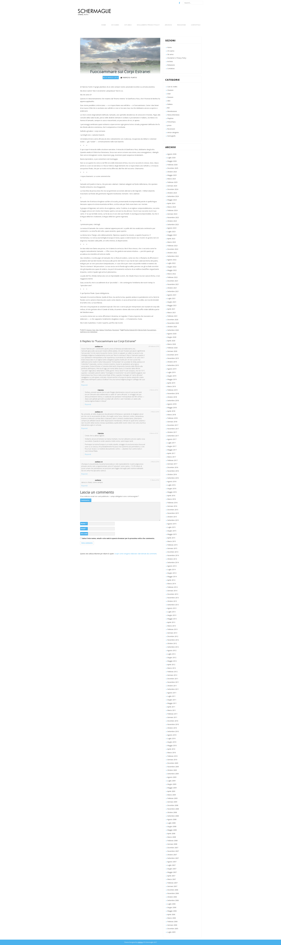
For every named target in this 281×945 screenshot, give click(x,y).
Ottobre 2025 (172, 172)
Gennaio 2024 (172, 214)
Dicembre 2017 (172, 425)
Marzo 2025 (171, 179)
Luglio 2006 (171, 904)
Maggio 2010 (172, 745)
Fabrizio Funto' (129, 77)
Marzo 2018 (171, 415)
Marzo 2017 (171, 457)
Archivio (168, 25)
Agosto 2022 (171, 260)
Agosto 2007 (171, 862)
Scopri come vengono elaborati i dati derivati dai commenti (136, 554)
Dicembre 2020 (172, 319)
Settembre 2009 (173, 774)
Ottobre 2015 (172, 517)
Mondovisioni (172, 111)
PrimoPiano (108, 330)
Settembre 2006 (173, 900)
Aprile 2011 (171, 707)
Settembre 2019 (173, 365)
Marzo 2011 (171, 710)
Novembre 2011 (173, 682)
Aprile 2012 (171, 664)
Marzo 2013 (171, 626)
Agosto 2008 (171, 819)
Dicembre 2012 (172, 636)
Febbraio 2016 (172, 503)
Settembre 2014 (173, 562)
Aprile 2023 (171, 239)
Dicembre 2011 (172, 679)
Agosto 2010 (171, 735)
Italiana (101, 330)
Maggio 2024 (172, 200)
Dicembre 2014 (172, 552)
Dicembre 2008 (172, 805)
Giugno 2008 (171, 826)
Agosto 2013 (171, 608)
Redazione (181, 25)
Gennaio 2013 (172, 633)
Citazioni (89, 330)
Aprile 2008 (171, 833)
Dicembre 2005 (172, 929)
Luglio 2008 (171, 823)
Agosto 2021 (171, 295)
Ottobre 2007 (172, 855)
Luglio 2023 (171, 231)
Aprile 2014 (171, 580)
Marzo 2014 (171, 584)
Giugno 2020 (171, 337)
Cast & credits (172, 87)
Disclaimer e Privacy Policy (148, 25)
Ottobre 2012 (172, 643)
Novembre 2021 (173, 284)
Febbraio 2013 (172, 629)
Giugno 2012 (171, 657)
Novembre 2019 (173, 358)
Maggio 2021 (172, 305)
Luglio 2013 (171, 612)
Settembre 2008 (173, 816)
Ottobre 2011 (172, 686)
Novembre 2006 (173, 893)
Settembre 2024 (173, 196)
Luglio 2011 (171, 696)
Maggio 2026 (172, 161)
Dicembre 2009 (172, 763)
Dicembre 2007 (172, 848)
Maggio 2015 (172, 534)
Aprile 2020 (171, 341)
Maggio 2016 (172, 492)
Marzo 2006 (171, 918)
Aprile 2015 (171, 538)
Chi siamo (115, 25)
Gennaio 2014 (172, 591)
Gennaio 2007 (172, 886)
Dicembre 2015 (172, 510)
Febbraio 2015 (172, 545)
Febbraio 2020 (172, 348)
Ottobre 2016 (172, 474)
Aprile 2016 (171, 496)
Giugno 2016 (171, 488)
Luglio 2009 (171, 781)
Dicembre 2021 (172, 281)
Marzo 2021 (171, 312)
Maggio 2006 (172, 911)
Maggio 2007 (172, 872)
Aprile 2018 (171, 411)
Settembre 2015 (173, 520)
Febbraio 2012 (172, 672)
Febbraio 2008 (172, 840)
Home (103, 25)
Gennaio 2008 (172, 844)
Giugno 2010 (171, 742)
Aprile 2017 (171, 453)
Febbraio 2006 (172, 921)
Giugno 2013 (171, 615)
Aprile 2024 (171, 203)
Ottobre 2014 (172, 559)
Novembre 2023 (173, 217)
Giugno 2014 (171, 573)
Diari (93, 330)
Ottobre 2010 (172, 728)
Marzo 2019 (171, 386)
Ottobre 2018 (172, 397)
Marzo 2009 (171, 795)
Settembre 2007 (173, 858)
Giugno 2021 (171, 302)
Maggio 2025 (172, 175)
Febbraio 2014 (172, 587)
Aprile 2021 (171, 309)
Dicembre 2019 (172, 355)
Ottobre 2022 (172, 253)
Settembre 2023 (173, 224)
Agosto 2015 (171, 524)
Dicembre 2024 (172, 189)
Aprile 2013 (171, 622)
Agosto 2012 (171, 650)
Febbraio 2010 (172, 756)
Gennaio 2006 (172, 925)
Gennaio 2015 (172, 548)
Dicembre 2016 (172, 467)
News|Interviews (173, 115)
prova (169, 125)
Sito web (84, 534)
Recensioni (115, 330)
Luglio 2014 (171, 569)
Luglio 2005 (171, 932)
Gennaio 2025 (172, 186)
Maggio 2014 (172, 576)
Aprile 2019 (171, 383)
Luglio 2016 (171, 485)
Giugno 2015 (171, 531)
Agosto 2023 (171, 228)
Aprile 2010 (171, 749)
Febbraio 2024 (172, 210)
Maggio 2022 (172, 270)
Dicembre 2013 (172, 594)
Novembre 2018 (173, 393)
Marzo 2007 (171, 879)
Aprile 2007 (171, 876)
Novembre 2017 (173, 429)
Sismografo (171, 136)
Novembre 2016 (173, 471)
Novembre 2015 (173, 513)
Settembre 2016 (173, 478)
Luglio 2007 (171, 865)
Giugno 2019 (171, 376)
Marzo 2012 (171, 668)
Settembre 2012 (173, 647)
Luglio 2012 (171, 654)
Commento (86, 500)
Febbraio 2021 (172, 316)
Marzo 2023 (171, 242)
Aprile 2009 (171, 791)
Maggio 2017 (172, 450)
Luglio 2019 (171, 372)
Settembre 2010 (173, 731)
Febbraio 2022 (172, 277)
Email (83, 529)
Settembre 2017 (173, 436)
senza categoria (173, 132)
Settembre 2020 (173, 330)
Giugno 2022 (171, 267)
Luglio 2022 (171, 263)
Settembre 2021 (173, 291)
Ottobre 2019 (172, 362)
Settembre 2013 (173, 605)
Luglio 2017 (171, 443)
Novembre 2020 (173, 323)
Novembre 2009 (173, 767)
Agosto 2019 (171, 369)
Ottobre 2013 (172, 601)
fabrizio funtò (142, 330)
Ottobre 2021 (172, 288)
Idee (97, 330)
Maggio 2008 (172, 830)
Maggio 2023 (172, 235)
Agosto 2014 (171, 566)
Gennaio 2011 (172, 717)
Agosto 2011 (171, 693)
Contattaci (195, 25)
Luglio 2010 (171, 738)
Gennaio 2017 (172, 464)
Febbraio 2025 (172, 182)
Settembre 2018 (173, 400)
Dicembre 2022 (172, 249)
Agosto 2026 (171, 154)
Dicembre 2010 (172, 721)
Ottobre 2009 (172, 770)
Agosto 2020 (171, 334)
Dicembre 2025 (172, 168)
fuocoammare (151, 330)
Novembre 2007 (173, 851)
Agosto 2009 (171, 777)
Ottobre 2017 (172, 432)
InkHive (140, 942)
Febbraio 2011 (172, 714)
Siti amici (128, 25)
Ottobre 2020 (172, 327)
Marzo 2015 (171, 541)
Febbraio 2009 (172, 798)
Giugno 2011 (171, 700)
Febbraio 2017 (172, 460)
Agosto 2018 (171, 404)
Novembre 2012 (173, 640)
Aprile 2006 (171, 914)
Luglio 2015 (171, 527)
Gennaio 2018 (172, 422)
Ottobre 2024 (172, 193)
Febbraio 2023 (172, 246)
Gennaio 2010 (172, 760)
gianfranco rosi (85, 332)
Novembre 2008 (173, 809)
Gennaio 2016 (172, 506)
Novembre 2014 (173, 555)
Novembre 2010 (173, 724)
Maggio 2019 (172, 379)
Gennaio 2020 (172, 351)
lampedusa (93, 332)
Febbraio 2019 (172, 390)
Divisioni (170, 97)
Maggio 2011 (172, 703)
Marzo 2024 (171, 207)
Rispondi (84, 385)
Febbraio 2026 (172, 165)
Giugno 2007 (171, 869)
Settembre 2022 (173, 256)
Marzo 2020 (171, 344)
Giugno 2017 (171, 446)
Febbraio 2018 (172, 418)
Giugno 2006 (171, 907)
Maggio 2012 (172, 661)
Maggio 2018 (172, 407)
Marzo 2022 (171, 274)
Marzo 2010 (171, 752)
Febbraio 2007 (172, 883)
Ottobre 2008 (172, 812)
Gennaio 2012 (172, 675)
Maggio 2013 (172, 619)
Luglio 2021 (171, 298)
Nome (84, 523)
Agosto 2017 (171, 439)
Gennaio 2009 (172, 802)
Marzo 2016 (171, 499)
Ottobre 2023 (172, 221)
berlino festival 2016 (131, 330)
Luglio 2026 (171, 158)
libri (168, 108)
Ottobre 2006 (172, 897)
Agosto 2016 (171, 481)
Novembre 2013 (173, 598)
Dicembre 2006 (172, 890)
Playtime (170, 118)
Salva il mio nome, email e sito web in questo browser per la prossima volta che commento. (118, 538)
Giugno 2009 (171, 784)
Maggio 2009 (172, 788)
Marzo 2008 (171, 837)
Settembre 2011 (173, 689)
